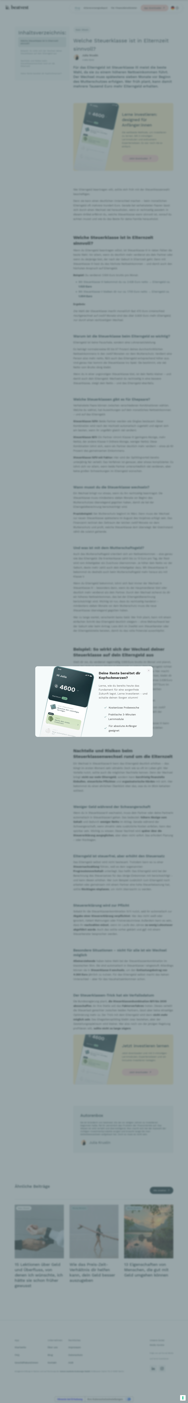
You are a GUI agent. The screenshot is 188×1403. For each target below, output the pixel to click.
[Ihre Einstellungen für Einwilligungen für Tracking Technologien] (183, 1398)
